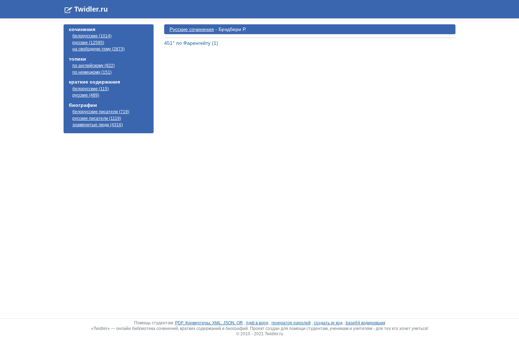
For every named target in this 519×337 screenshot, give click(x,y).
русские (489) (85, 95)
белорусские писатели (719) (100, 111)
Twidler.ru (91, 9)
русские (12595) (88, 42)
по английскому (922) (93, 65)
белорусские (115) (90, 88)
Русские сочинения (191, 29)
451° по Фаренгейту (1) (191, 43)
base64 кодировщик (365, 322)
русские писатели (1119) (96, 118)
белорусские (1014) (92, 35)
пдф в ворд (257, 322)
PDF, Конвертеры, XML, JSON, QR (209, 322)
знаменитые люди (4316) (97, 124)
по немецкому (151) (92, 72)
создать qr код (328, 322)
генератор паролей (291, 322)
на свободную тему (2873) (98, 49)
